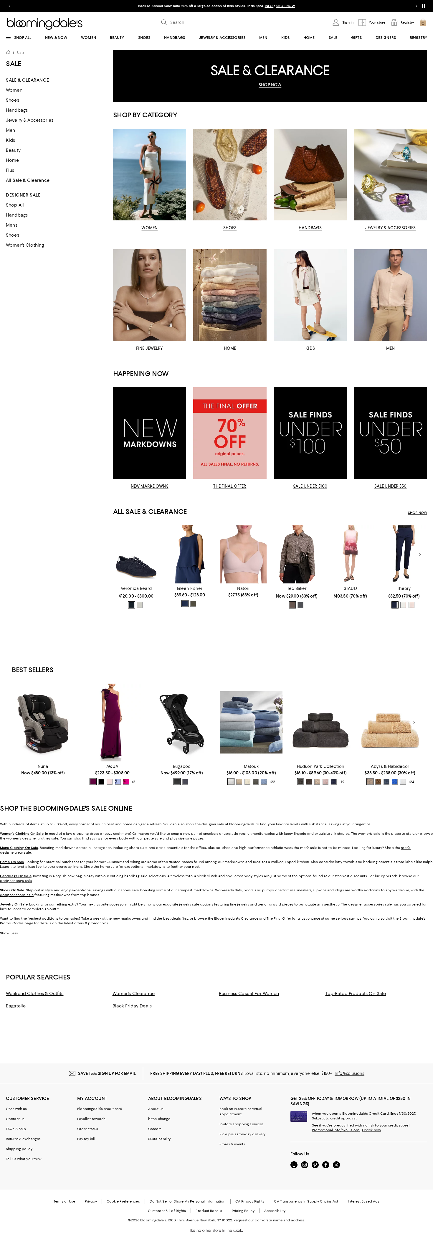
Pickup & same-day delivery (242, 1134)
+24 (411, 782)
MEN (390, 348)
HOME (230, 348)
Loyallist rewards (91, 1119)
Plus (10, 170)
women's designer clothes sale (32, 838)
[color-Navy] (131, 605)
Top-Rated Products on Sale (355, 993)
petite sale (153, 838)
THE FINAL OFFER (229, 486)
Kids (10, 140)
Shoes (12, 100)
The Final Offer (279, 918)
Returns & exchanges (23, 1139)
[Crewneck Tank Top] (189, 554)
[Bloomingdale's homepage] (9, 53)
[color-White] (231, 782)
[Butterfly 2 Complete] (182, 722)
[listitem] (216, 6)
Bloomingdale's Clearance (236, 918)
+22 (272, 782)
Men (10, 130)
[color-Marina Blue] (395, 782)
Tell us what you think (24, 1159)
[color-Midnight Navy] (395, 605)
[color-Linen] (239, 782)
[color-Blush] (110, 782)
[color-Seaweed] (193, 604)
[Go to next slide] (416, 5)
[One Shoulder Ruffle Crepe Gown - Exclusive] (112, 722)
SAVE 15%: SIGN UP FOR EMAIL (107, 1073)
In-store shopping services (241, 1124)
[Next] (420, 554)
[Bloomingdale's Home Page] (44, 24)
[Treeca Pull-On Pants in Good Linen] (404, 554)
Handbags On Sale (16, 876)
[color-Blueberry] (334, 782)
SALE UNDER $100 (310, 486)
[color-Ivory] (247, 782)
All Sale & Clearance (27, 180)
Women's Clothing (25, 245)
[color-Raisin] (93, 782)
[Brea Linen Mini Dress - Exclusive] (350, 554)
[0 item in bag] (423, 22)
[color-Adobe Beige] (317, 782)
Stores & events (232, 1144)
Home (12, 160)
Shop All (15, 205)
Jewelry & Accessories (29, 120)
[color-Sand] (370, 782)
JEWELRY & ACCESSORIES (390, 227)
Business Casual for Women (249, 993)
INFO (269, 6)
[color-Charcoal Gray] (301, 782)
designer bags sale (16, 881)
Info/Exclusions (349, 1073)
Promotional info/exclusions (336, 1130)
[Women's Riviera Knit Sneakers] (136, 554)
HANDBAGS (310, 227)
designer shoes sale (17, 895)
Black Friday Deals (132, 1006)
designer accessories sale (370, 904)
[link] (136, 597)
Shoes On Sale (12, 890)
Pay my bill (86, 1139)
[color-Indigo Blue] (185, 782)
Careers (154, 1129)
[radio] (131, 605)
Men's (11, 225)
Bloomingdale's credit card (100, 1109)
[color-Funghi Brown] (378, 782)
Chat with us (16, 1109)
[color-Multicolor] (292, 605)
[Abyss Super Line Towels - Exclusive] (390, 722)
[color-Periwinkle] (118, 782)
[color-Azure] (264, 782)
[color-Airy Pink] (325, 782)
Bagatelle (16, 1006)
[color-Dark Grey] (300, 605)
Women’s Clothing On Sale (22, 834)
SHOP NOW (285, 6)
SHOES (230, 227)
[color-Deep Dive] (185, 604)
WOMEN (149, 227)
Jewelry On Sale (14, 904)
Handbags (17, 110)
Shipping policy (19, 1149)
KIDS (310, 348)
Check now (371, 1130)
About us (155, 1109)
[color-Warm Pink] (411, 605)
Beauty (13, 150)
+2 (133, 782)
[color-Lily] (140, 605)
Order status (87, 1129)
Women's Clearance (134, 993)
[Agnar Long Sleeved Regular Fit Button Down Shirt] (297, 554)
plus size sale (181, 838)
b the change (159, 1119)
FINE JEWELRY (149, 348)
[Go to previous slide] (9, 5)
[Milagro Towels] (251, 722)
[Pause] (423, 5)
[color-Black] (177, 782)
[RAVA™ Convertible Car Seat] (43, 722)
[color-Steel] (256, 782)
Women (14, 90)
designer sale (212, 824)
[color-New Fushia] (126, 782)
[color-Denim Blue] (386, 782)
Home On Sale (12, 862)
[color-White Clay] (403, 605)
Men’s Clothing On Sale (19, 848)
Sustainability (159, 1139)
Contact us (15, 1119)
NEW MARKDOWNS (149, 486)
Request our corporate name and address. (269, 1220)
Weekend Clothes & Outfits (35, 993)
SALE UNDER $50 (390, 486)
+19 (341, 782)
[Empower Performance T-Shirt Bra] (243, 554)
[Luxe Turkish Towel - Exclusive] (321, 722)
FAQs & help (16, 1129)
